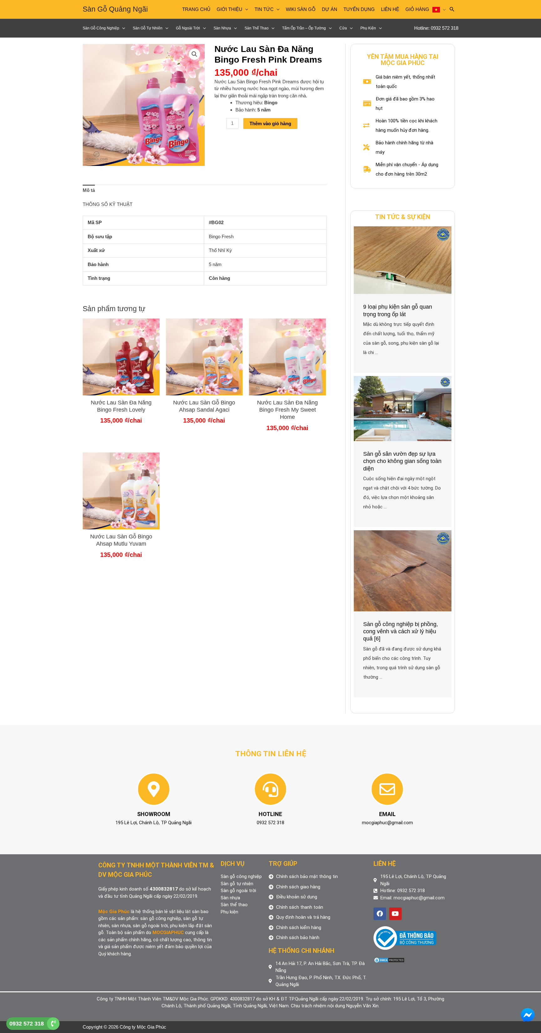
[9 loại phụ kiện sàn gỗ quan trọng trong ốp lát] (402, 259)
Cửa (343, 28)
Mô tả (89, 190)
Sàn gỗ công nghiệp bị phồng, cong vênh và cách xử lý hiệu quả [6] (400, 631)
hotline (270, 814)
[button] (194, 54)
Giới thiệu (229, 9)
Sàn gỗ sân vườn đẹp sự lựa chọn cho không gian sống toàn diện (402, 461)
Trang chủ (196, 9)
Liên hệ (390, 9)
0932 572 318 (26, 1023)
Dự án (329, 9)
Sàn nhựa (222, 28)
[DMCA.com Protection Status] (389, 959)
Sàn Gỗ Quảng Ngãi (115, 9)
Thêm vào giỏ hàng (270, 123)
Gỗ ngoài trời (188, 28)
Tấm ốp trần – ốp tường (304, 28)
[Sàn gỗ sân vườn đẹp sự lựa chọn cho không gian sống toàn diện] (402, 408)
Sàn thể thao (257, 28)
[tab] (89, 191)
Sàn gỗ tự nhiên (147, 28)
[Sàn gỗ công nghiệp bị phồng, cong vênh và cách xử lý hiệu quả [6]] (402, 570)
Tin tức (264, 9)
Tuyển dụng (359, 9)
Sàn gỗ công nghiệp (101, 28)
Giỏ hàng (417, 9)
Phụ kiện (368, 28)
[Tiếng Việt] (439, 9)
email (387, 814)
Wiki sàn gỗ (301, 9)
